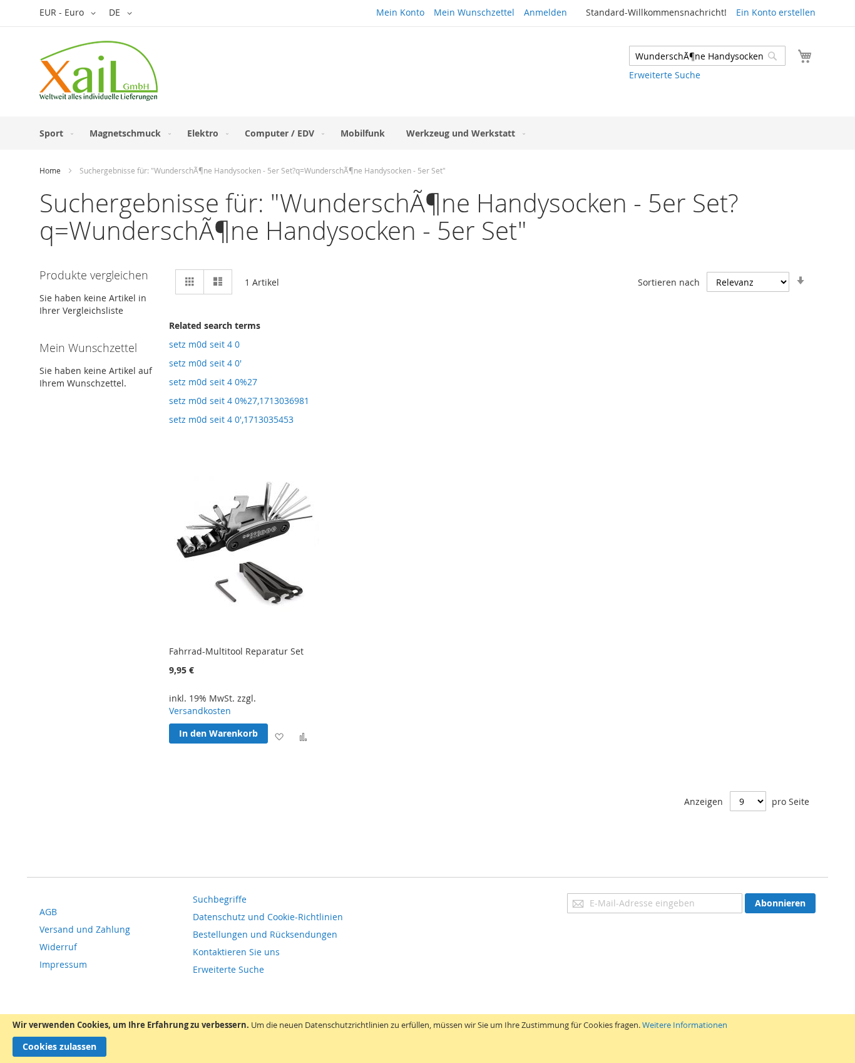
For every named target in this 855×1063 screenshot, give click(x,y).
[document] (427, 1038)
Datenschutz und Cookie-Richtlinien (268, 917)
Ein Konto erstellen (776, 12)
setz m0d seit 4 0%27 (213, 382)
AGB (48, 912)
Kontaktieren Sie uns (236, 952)
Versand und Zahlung (84, 929)
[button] (69, 13)
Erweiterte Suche (664, 75)
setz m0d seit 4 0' (205, 363)
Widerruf (58, 947)
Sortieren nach (669, 282)
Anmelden (545, 12)
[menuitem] (54, 133)
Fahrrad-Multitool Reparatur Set (236, 651)
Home (50, 170)
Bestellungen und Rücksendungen (265, 934)
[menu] (427, 133)
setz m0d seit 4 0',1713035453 (231, 419)
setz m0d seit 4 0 (204, 344)
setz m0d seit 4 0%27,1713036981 (239, 401)
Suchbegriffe (220, 899)
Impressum (63, 964)
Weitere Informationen (684, 1024)
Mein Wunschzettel (474, 12)
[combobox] (707, 56)
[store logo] (98, 71)
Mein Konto (400, 12)
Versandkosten (200, 711)
